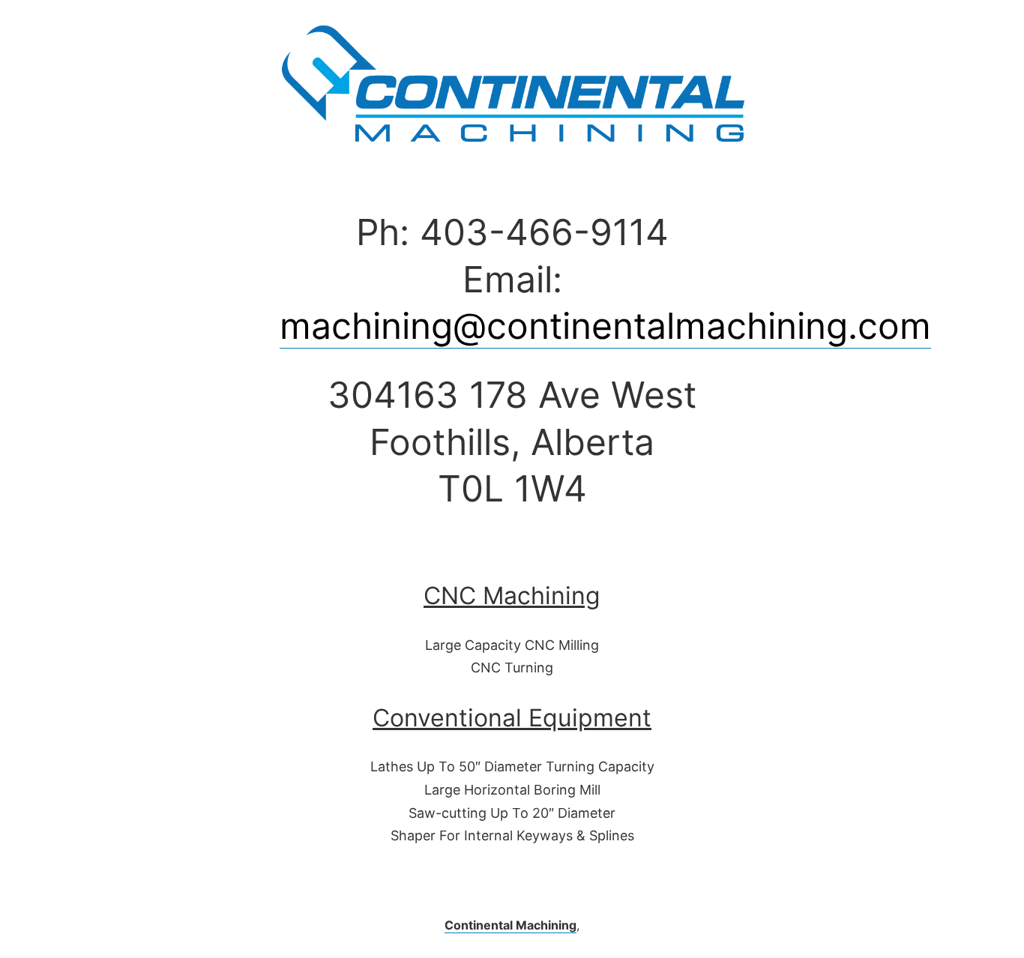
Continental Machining (510, 925)
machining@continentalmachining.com (605, 326)
